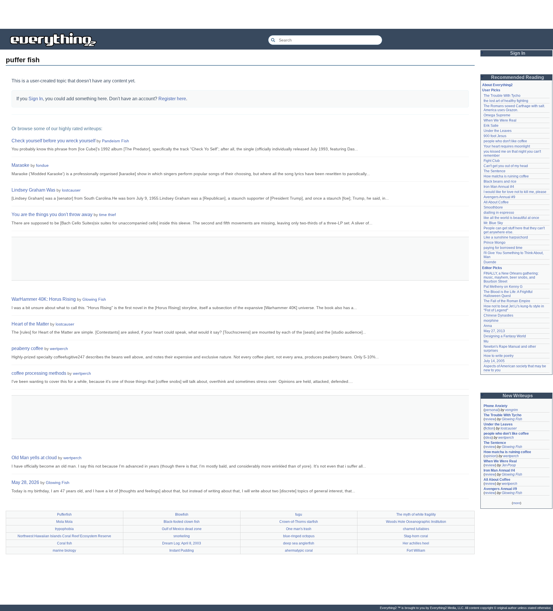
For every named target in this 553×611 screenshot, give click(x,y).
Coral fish (64, 543)
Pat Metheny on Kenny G (503, 287)
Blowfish (181, 514)
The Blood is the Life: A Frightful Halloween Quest (508, 294)
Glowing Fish (94, 299)
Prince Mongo (494, 243)
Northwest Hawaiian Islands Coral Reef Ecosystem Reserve (64, 536)
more (516, 503)
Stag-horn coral (416, 536)
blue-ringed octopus (299, 536)
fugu (298, 514)
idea (488, 438)
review (490, 419)
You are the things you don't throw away (52, 214)
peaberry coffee (27, 348)
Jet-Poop (509, 465)
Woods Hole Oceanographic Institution (416, 522)
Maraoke (20, 165)
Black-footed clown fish (182, 522)
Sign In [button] (517, 53)
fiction (489, 428)
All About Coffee (496, 202)
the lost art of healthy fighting (506, 101)
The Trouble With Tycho (502, 96)
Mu (486, 341)
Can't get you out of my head (506, 166)
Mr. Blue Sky (493, 223)
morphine (491, 321)
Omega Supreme (497, 115)
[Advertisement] (276, 14)
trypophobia (64, 529)
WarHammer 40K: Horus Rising (44, 299)
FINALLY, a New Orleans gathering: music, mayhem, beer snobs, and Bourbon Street (511, 277)
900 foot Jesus (495, 136)
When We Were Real (500, 120)
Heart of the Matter (30, 323)
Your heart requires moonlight (507, 146)
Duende (490, 262)
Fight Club (492, 161)
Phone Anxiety (495, 406)
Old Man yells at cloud (34, 457)
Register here (172, 98)
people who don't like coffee (505, 141)
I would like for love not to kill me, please (515, 192)
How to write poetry (499, 356)
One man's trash (298, 529)
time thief (107, 214)
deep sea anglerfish (298, 543)
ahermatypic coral (299, 550)
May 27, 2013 (494, 331)
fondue (42, 165)
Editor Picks (492, 268)
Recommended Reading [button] (517, 77)
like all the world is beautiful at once (511, 218)
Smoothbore (493, 207)
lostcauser (71, 190)
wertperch (59, 348)
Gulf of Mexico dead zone (182, 529)
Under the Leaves (498, 131)
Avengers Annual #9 (499, 197)
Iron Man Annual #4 (499, 187)
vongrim (511, 410)
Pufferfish (64, 514)
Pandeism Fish (115, 141)
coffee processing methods (39, 373)
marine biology (64, 550)
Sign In (36, 98)
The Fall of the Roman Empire (507, 301)
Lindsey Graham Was (33, 190)
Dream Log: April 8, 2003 (181, 543)
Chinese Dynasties (498, 315)
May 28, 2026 (25, 482)
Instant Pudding (181, 550)
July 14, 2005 (494, 361)
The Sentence (494, 171)
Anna (488, 326)
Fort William (416, 550)
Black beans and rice (500, 181)
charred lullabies (416, 529)
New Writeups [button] (518, 395)
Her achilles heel (416, 543)
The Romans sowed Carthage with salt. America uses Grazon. (515, 108)
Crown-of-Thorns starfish (298, 522)
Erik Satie (491, 126)
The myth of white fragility (416, 514)
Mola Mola (64, 522)
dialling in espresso (499, 213)
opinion (491, 456)
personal (492, 410)
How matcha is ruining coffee (506, 176)
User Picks (491, 90)
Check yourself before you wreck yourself (53, 140)
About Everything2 (497, 85)
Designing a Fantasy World (505, 336)
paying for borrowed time (503, 248)
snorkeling (181, 536)
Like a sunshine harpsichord (506, 237)
